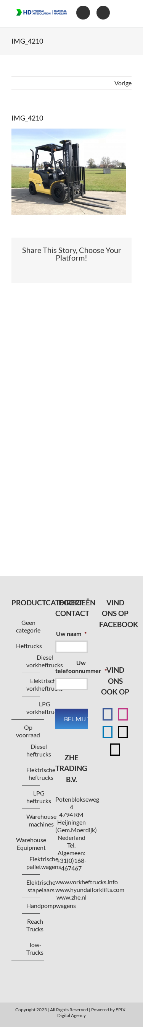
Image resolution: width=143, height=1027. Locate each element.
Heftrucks (29, 645)
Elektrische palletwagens (43, 862)
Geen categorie (28, 626)
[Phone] (115, 749)
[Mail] (123, 732)
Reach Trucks (34, 925)
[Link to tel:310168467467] (103, 12)
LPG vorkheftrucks (44, 707)
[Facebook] (107, 714)
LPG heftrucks (38, 796)
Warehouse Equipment (31, 843)
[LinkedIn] (107, 732)
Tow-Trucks (34, 948)
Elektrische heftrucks (40, 773)
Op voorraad (28, 731)
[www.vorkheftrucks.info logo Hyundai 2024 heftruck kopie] (41, 7)
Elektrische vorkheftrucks (44, 684)
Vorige (123, 82)
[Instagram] (123, 714)
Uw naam (71, 633)
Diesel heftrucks (38, 750)
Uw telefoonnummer (81, 666)
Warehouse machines (41, 820)
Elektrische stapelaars (40, 886)
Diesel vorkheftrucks (44, 661)
